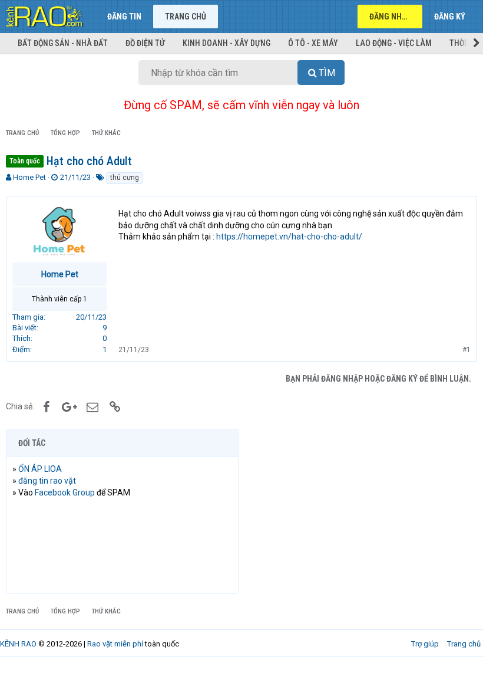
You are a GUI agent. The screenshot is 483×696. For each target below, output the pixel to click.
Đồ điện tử (145, 43)
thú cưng (124, 177)
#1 (466, 350)
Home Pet (29, 177)
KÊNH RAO (18, 643)
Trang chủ (185, 16)
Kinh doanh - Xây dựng (226, 43)
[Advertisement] (360, 511)
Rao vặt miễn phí (115, 643)
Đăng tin (124, 16)
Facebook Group (65, 492)
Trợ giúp (425, 643)
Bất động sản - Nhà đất (63, 43)
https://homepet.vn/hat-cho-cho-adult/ (289, 236)
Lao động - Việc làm (394, 43)
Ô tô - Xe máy (313, 43)
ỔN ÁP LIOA (40, 469)
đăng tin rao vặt (47, 480)
